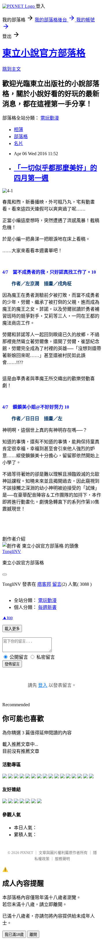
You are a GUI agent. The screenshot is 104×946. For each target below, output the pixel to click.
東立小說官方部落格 (44, 53)
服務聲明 (62, 859)
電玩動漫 (49, 118)
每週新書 (47, 607)
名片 (18, 143)
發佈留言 (12, 664)
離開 (33, 934)
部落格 (21, 136)
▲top (7, 617)
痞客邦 (44, 584)
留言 (57, 584)
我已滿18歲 (14, 934)
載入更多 (12, 629)
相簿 (18, 129)
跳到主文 (11, 69)
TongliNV (11, 551)
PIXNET (26, 852)
